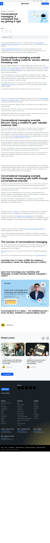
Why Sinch (36, 404)
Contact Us (36, 416)
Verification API (4, 409)
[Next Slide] (47, 338)
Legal (2, 447)
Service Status (20, 409)
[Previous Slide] (43, 338)
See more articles (7, 374)
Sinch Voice (3, 404)
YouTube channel (40, 255)
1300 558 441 (4, 438)
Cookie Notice (11, 447)
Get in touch (4, 251)
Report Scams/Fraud (19, 447)
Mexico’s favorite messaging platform (33, 229)
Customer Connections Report (23, 420)
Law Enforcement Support (30, 447)
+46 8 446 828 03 (21, 431)
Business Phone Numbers (6, 402)
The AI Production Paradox (22, 416)
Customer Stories (20, 404)
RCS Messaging (20, 414)
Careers (35, 411)
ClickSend (3, 418)
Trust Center (19, 406)
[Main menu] (1, 3)
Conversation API (4, 408)
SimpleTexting (3, 416)
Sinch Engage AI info (21, 423)
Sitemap (19, 425)
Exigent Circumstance (40, 447)
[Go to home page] (25, 4)
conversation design (14, 100)
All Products (3, 423)
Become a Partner (20, 413)
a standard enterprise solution (21, 136)
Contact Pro (16, 211)
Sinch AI (35, 409)
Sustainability (36, 414)
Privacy (5, 447)
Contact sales (45, 3)
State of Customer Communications (24, 418)
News (18, 402)
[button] (33, 1)
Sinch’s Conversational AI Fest (9, 49)
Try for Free (36, 418)
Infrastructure (36, 408)
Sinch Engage (3, 406)
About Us (35, 402)
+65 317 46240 (37, 431)
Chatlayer (3, 420)
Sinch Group (36, 406)
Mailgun (2, 411)
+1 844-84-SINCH (5, 431)
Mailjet (2, 413)
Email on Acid (3, 414)
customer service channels (24, 216)
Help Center (19, 408)
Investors (35, 413)
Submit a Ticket (20, 411)
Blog (18, 421)
